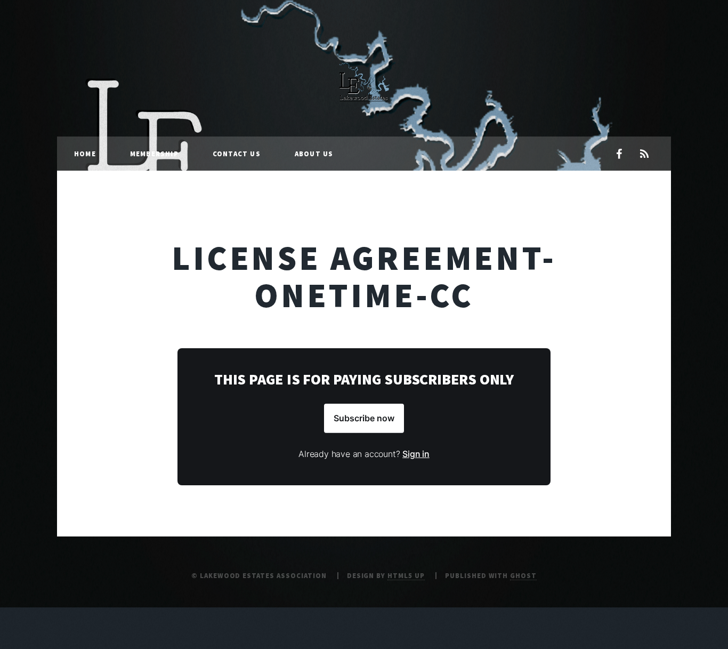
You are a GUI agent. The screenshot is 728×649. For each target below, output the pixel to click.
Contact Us (237, 153)
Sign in (416, 453)
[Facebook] (618, 154)
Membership (154, 153)
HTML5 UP (406, 575)
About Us (314, 153)
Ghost (523, 575)
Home (85, 153)
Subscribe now (364, 418)
